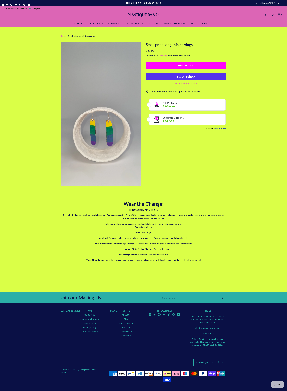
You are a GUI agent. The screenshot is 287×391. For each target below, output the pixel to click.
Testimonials (89, 323)
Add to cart (186, 65)
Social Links (126, 331)
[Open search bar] (266, 15)
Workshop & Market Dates (181, 23)
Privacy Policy (89, 327)
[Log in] (273, 15)
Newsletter (126, 335)
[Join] (222, 298)
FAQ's (89, 310)
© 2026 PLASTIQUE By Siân (72, 369)
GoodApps (220, 128)
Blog (126, 319)
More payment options (186, 83)
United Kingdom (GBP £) (265, 3)
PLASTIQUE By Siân (143, 15)
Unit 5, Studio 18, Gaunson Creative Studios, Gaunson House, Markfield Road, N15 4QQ (207, 319)
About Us (126, 314)
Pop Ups (126, 327)
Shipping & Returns (89, 319)
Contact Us (89, 314)
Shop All (154, 23)
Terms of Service (89, 331)
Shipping (163, 55)
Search (126, 310)
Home (63, 36)
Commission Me (126, 323)
